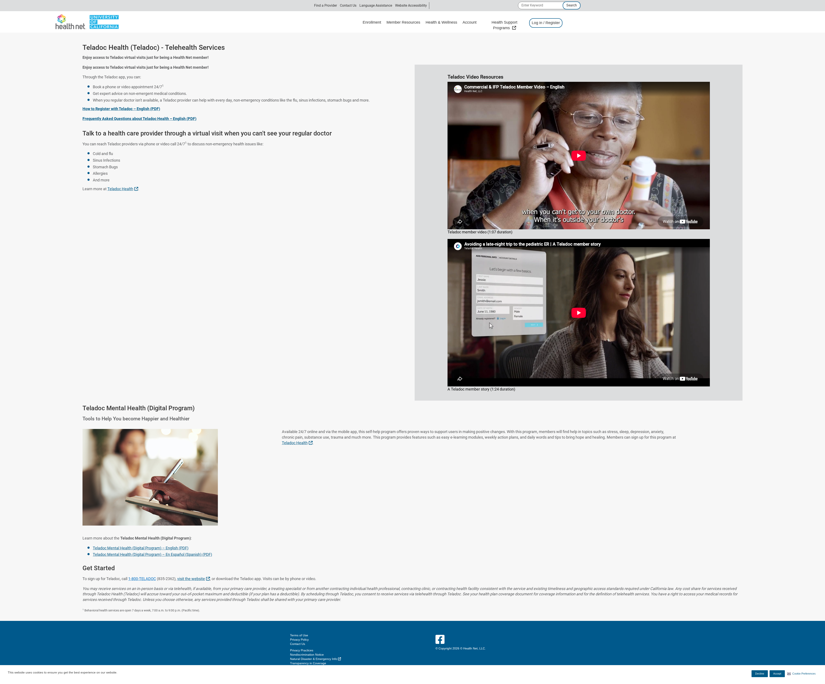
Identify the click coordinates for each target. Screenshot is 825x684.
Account (470, 22)
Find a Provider (325, 5)
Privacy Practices (301, 650)
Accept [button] (777, 673)
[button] (801, 673)
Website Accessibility (411, 5)
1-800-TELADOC (142, 578)
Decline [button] (759, 673)
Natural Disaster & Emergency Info (315, 659)
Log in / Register (546, 23)
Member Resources (404, 22)
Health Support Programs (508, 25)
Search (571, 5)
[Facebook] (440, 639)
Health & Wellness (442, 22)
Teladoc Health (123, 188)
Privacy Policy (299, 639)
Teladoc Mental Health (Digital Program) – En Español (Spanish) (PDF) (152, 554)
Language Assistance (375, 5)
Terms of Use (299, 635)
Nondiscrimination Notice (307, 654)
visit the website (194, 578)
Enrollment (372, 22)
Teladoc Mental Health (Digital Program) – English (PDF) (140, 548)
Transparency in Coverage (308, 663)
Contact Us (348, 5)
